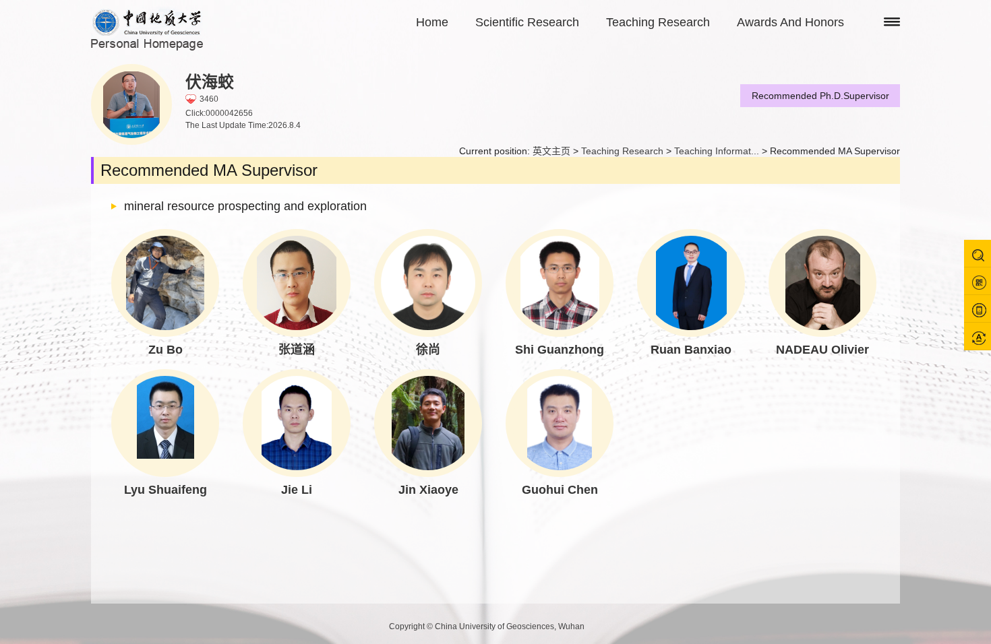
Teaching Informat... (716, 151)
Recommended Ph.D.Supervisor (820, 95)
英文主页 (551, 151)
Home (432, 22)
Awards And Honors (790, 22)
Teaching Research (658, 22)
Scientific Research (527, 22)
